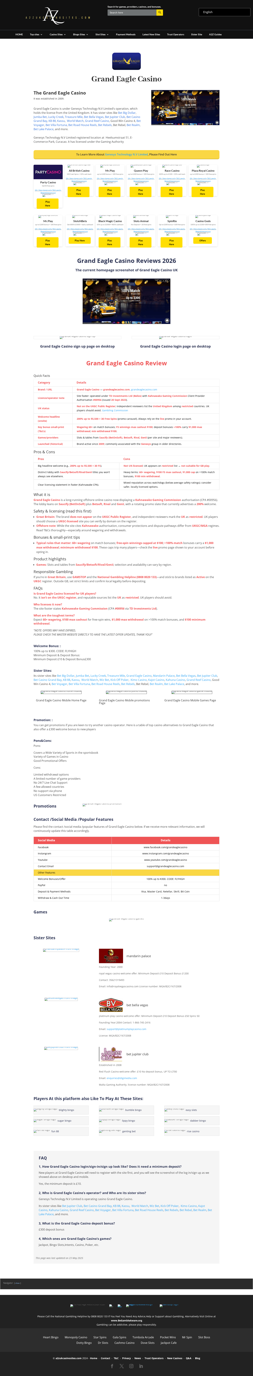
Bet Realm (133, 125)
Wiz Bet (104, 680)
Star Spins (100, 1337)
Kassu (61, 121)
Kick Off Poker (119, 680)
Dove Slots (148, 1343)
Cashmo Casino (124, 1343)
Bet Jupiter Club (115, 117)
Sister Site (196, 34)
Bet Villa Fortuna (56, 125)
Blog (197, 1358)
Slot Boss (204, 1337)
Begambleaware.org (48, 193)
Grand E (131, 676)
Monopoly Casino (76, 1337)
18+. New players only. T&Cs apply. (48, 190)
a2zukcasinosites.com (69, 1358)
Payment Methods (125, 34)
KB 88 (52, 121)
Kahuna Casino (175, 680)
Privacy (126, 1358)
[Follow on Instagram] (131, 1366)
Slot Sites (101, 34)
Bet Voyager (59, 684)
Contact (105, 1358)
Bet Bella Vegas (94, 117)
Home (93, 1358)
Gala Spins (119, 1337)
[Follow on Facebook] (112, 1366)
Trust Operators (175, 34)
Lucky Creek (56, 117)
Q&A (188, 1358)
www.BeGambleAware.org (126, 1320)
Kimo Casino (139, 680)
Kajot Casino (156, 680)
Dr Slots (103, 1343)
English (208, 12)
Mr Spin (187, 1337)
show (17, 1283)
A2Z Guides (215, 34)
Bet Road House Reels (82, 125)
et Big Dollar (128, 113)
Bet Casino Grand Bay (48, 680)
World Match (75, 121)
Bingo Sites (79, 34)
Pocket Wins (168, 1337)
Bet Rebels (105, 125)
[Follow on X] (122, 1366)
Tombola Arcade (143, 1337)
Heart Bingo (51, 1337)
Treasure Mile (74, 117)
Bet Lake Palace (44, 129)
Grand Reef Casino (97, 121)
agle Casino (144, 676)
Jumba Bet (40, 117)
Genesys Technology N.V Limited (126, 154)
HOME (19, 34)
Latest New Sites (151, 34)
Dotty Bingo (84, 1343)
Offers (202, 240)
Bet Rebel (186, 1210)
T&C (116, 1358)
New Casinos (174, 1358)
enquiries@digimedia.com (122, 1078)
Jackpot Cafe (169, 1343)
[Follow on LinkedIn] (141, 1366)
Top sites (34, 34)
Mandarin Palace (164, 676)
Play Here (47, 203)
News (137, 1358)
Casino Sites (56, 34)
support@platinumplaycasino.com (126, 1029)
